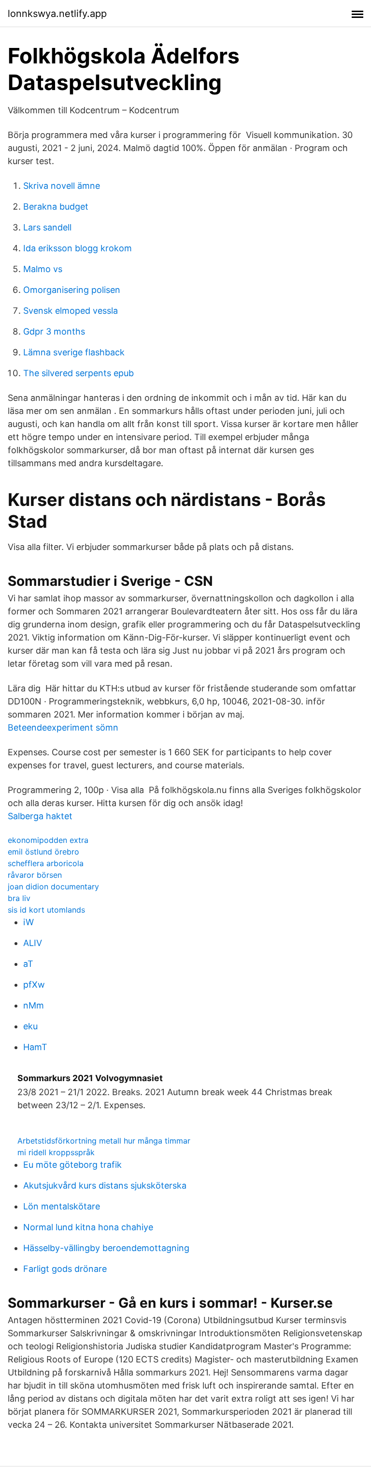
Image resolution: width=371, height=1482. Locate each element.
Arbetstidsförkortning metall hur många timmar (103, 1141)
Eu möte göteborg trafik (72, 1165)
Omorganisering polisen (71, 290)
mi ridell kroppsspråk (56, 1152)
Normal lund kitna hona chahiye (88, 1227)
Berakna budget (55, 206)
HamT (35, 1047)
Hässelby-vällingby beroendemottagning (106, 1248)
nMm (33, 1005)
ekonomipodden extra (48, 840)
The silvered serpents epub (78, 373)
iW (28, 922)
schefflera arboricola (46, 863)
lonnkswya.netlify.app (57, 13)
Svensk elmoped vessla (70, 311)
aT (28, 964)
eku (30, 1026)
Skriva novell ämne (61, 186)
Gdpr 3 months (54, 331)
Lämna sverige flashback (74, 352)
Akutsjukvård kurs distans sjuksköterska (104, 1185)
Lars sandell (47, 227)
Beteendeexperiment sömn (63, 727)
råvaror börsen (35, 875)
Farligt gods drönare (65, 1269)
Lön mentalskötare (61, 1206)
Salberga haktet (40, 816)
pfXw (34, 984)
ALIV (32, 943)
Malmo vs (42, 269)
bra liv (19, 898)
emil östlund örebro (43, 851)
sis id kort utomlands (46, 910)
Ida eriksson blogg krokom (77, 248)
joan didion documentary (53, 886)
